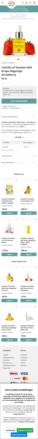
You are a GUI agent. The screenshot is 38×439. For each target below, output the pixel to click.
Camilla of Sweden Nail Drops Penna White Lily (27, 328)
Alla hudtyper (28, 142)
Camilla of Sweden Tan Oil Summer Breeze (8, 240)
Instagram (24, 357)
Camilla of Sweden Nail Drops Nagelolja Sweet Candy (8, 328)
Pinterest (23, 360)
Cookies (5, 355)
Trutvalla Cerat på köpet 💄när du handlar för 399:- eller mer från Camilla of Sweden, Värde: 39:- (18, 92)
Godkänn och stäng (25, 430)
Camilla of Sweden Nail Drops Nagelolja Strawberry (18, 19)
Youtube (23, 365)
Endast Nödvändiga (19, 435)
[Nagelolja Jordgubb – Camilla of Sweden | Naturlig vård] (18, 59)
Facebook (23, 355)
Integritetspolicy (8, 357)
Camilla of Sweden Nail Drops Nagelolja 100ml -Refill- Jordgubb (27, 241)
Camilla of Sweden (20, 15)
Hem (10, 15)
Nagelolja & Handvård (18, 17)
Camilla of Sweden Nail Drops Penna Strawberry (27, 288)
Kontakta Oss (7, 363)
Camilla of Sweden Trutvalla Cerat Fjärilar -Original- (8, 201)
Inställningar (10, 430)
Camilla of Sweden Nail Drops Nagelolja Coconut (8, 288)
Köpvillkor (6, 360)
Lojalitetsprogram (9, 365)
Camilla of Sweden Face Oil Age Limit (27, 200)
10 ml (25, 147)
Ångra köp (6, 368)
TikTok (22, 363)
